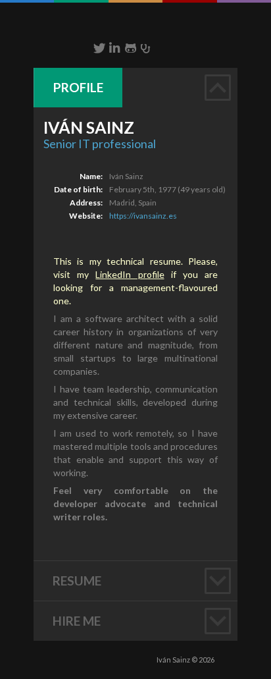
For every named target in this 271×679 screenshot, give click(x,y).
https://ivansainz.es (143, 216)
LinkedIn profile (129, 274)
